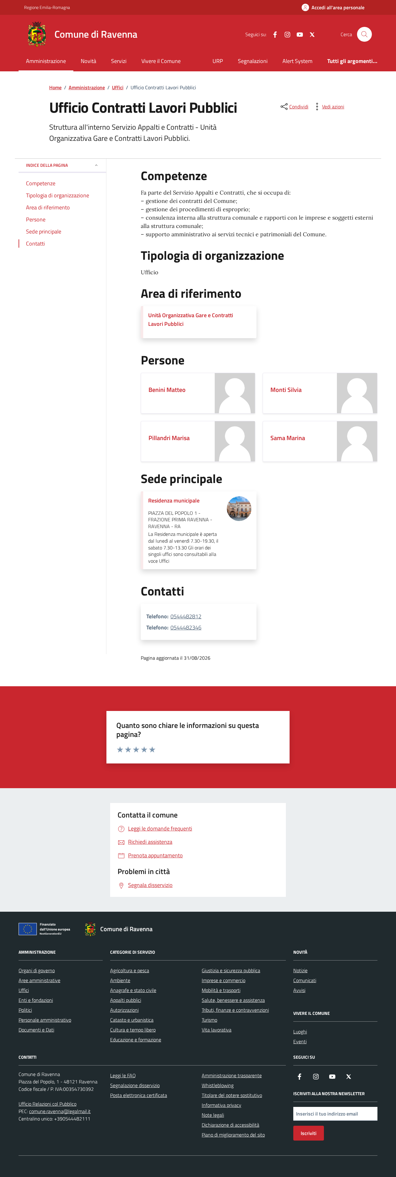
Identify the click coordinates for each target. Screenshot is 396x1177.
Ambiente (120, 980)
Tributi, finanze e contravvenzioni (235, 1010)
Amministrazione (46, 61)
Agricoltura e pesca (129, 970)
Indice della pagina (47, 165)
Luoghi (300, 1031)
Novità (88, 61)
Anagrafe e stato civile (133, 990)
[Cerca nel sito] (364, 34)
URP (218, 61)
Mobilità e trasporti (221, 990)
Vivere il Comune (161, 61)
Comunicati (304, 980)
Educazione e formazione (135, 1039)
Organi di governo (37, 970)
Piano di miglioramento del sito (233, 1134)
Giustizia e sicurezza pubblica (231, 970)
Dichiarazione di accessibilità (230, 1125)
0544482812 (185, 616)
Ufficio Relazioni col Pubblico (47, 1104)
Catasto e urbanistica (131, 1020)
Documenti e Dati (36, 1029)
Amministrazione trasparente (232, 1075)
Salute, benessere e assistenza (233, 1000)
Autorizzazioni (124, 1010)
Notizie (300, 970)
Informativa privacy (221, 1105)
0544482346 (185, 627)
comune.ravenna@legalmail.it (60, 1111)
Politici (25, 1010)
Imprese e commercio (223, 980)
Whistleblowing (218, 1085)
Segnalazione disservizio (135, 1085)
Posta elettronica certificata (138, 1095)
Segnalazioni (253, 61)
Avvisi (299, 990)
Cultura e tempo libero (133, 1029)
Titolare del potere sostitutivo (232, 1095)
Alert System (297, 61)
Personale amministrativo (45, 1020)
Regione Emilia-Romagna (47, 7)
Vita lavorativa (216, 1029)
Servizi (119, 61)
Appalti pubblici (125, 1000)
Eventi (300, 1041)
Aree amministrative (39, 980)
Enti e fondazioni (36, 1000)
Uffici (24, 990)
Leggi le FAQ (123, 1075)
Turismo (209, 1020)
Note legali (213, 1115)
